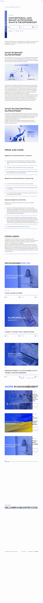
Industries (18, 461)
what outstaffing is (18, 57)
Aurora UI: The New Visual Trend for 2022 (19, 332)
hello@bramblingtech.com (21, 507)
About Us (13, 461)
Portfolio (30, 461)
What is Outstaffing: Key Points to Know (34, 397)
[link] (35, 378)
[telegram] (33, 378)
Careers (25, 461)
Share (37, 297)
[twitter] (29, 378)
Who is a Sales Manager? (14, 293)
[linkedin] (31, 378)
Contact (34, 461)
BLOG (37, 461)
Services (21, 461)
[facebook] (26, 378)
